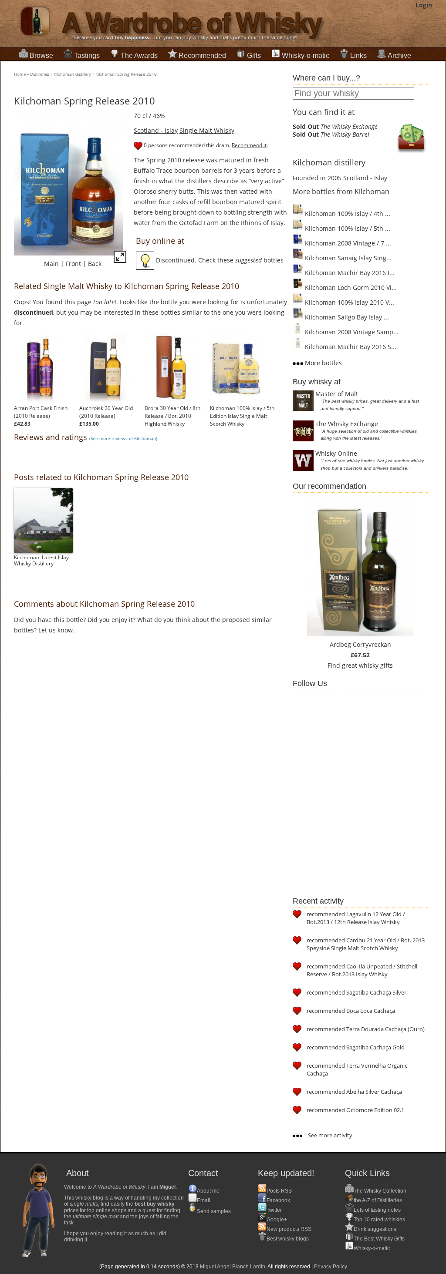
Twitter (274, 1210)
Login (424, 5)
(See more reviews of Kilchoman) (123, 438)
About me (208, 1191)
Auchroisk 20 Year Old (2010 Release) (106, 412)
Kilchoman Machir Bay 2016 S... (349, 347)
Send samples (214, 1211)
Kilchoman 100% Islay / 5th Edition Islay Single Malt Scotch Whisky (242, 415)
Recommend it (249, 145)
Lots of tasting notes (377, 1210)
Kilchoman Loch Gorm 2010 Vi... (350, 287)
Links (358, 55)
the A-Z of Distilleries (378, 1200)
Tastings (87, 55)
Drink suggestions (375, 1229)
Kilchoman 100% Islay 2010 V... (348, 302)
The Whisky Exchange (346, 424)
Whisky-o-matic (305, 55)
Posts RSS (279, 1191)
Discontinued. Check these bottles (219, 260)
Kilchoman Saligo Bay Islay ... (346, 317)
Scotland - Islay (156, 130)
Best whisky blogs (288, 1239)
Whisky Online (336, 453)
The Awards (139, 55)
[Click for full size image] (120, 258)
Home (20, 74)
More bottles (322, 363)
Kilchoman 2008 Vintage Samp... (351, 332)
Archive (399, 55)
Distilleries (39, 74)
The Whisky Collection (380, 1191)
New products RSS (289, 1229)
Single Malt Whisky (206, 130)
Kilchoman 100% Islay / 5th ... (346, 228)
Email (203, 1200)
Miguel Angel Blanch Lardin (232, 1267)
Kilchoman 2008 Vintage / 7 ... (347, 243)
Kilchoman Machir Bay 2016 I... (349, 273)
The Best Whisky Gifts (379, 1239)
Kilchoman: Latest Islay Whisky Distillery (41, 560)
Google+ (277, 1220)
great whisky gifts (367, 665)
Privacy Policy (330, 1267)
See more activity (329, 1135)
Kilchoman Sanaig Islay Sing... (347, 258)
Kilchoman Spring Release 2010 (126, 74)
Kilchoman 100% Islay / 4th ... (346, 213)
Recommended (202, 55)
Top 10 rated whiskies (379, 1220)
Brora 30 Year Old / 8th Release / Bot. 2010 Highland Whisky (172, 415)
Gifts (254, 55)
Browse (41, 55)
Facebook (278, 1200)
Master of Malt (336, 394)
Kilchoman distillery (72, 74)
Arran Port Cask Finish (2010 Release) (41, 412)
